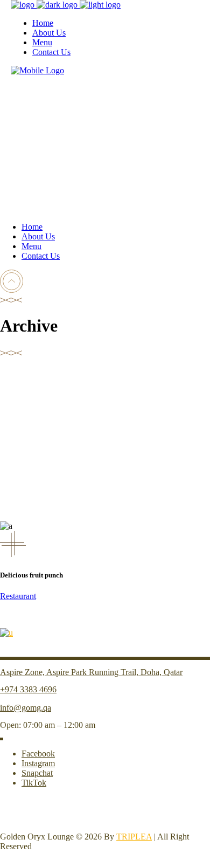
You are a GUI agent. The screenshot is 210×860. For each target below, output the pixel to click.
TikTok (34, 782)
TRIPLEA (134, 836)
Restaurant (18, 596)
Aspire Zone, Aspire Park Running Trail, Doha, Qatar (91, 672)
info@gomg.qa (25, 707)
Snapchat (37, 773)
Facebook (38, 753)
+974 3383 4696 (28, 689)
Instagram (38, 763)
